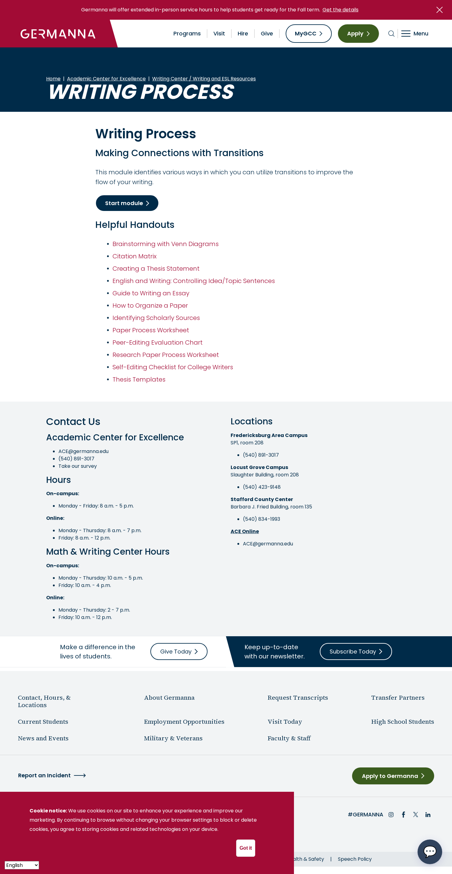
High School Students (402, 721)
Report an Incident (44, 775)
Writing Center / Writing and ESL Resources (204, 78)
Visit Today (285, 721)
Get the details (341, 9)
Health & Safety (305, 859)
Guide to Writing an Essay (151, 293)
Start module (124, 203)
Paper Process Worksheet (151, 330)
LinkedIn (428, 814)
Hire (243, 33)
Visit (219, 33)
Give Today (176, 651)
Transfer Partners (398, 697)
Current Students (43, 721)
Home (53, 78)
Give (267, 33)
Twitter (415, 814)
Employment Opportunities (184, 721)
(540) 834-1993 (261, 519)
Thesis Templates (139, 379)
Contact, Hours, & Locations (44, 701)
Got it (246, 848)
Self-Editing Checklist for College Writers (173, 367)
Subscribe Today (353, 651)
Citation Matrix (135, 256)
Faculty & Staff (289, 738)
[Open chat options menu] (430, 852)
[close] (439, 10)
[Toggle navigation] (419, 33)
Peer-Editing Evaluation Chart (158, 342)
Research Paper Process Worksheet (166, 354)
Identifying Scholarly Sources (156, 318)
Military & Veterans (173, 738)
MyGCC (305, 33)
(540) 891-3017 (76, 458)
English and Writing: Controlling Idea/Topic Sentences (194, 281)
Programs (187, 33)
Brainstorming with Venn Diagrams (166, 244)
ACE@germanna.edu (83, 451)
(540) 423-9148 (262, 487)
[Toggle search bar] (391, 33)
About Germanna (169, 697)
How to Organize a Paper (150, 305)
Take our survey (77, 466)
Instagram (391, 814)
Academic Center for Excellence (106, 78)
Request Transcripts (298, 697)
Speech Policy (355, 859)
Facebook (403, 814)
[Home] (58, 33)
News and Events (43, 738)
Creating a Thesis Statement (156, 268)
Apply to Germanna (390, 776)
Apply (355, 33)
